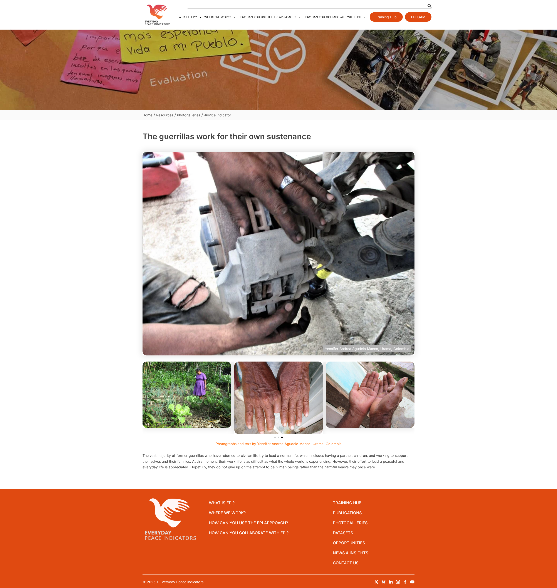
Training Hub (347, 503)
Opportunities (349, 543)
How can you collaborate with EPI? (332, 17)
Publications (347, 513)
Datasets (343, 533)
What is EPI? (188, 17)
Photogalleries (350, 523)
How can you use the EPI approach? (267, 17)
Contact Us (346, 563)
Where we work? (217, 17)
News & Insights (350, 553)
